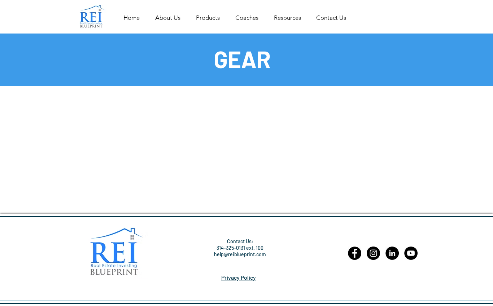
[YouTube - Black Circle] (411, 253)
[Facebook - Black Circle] (354, 253)
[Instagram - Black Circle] (373, 253)
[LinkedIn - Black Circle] (392, 253)
